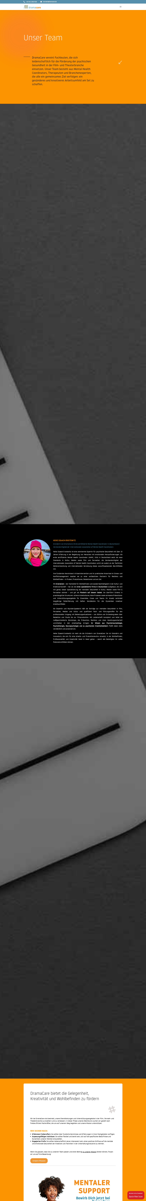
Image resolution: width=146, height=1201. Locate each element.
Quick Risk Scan (136, 1195)
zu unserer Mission (89, 1152)
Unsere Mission (39, 1160)
